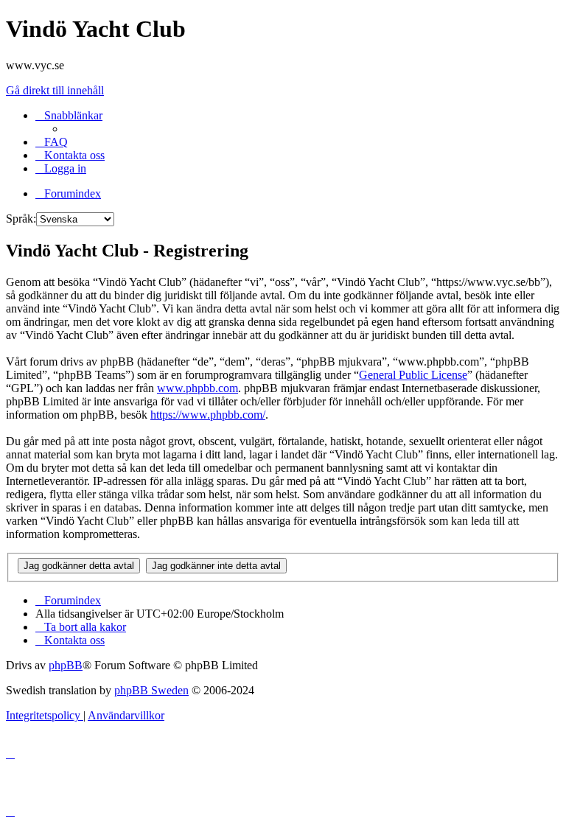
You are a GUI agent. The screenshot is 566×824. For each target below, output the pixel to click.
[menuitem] (51, 142)
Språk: (21, 218)
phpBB (66, 665)
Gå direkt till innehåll (55, 90)
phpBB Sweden (151, 690)
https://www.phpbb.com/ (207, 414)
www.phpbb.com (197, 388)
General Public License (413, 375)
